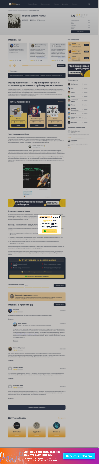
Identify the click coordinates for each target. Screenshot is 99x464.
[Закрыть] (97, 449)
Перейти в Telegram (79, 455)
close (60, 216)
